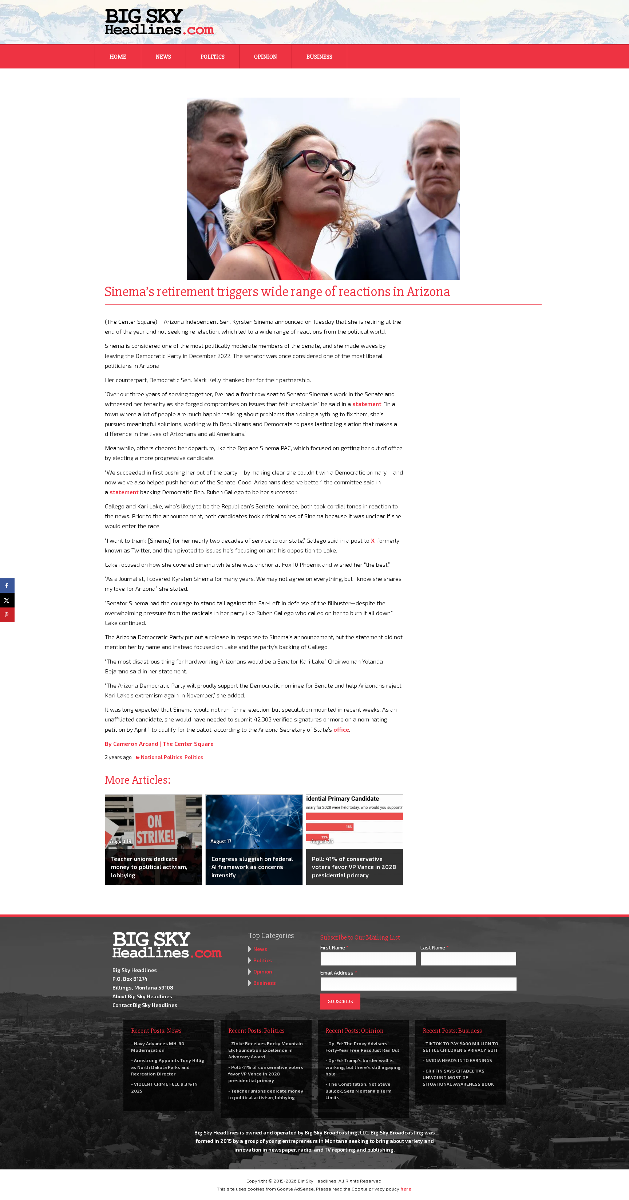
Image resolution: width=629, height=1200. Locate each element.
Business (319, 56)
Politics (213, 56)
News (163, 56)
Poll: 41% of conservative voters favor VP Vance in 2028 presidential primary (354, 866)
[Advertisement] (477, 362)
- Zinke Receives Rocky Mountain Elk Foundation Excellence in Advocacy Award (265, 1049)
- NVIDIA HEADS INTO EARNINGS (457, 1060)
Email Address (338, 972)
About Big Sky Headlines (142, 996)
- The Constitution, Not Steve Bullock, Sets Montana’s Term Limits (358, 1090)
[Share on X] (7, 600)
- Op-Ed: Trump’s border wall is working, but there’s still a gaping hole (363, 1066)
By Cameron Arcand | (134, 743)
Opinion (265, 56)
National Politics (161, 757)
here (405, 1189)
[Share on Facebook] (7, 585)
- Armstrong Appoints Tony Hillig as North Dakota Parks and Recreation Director (167, 1066)
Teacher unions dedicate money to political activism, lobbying (149, 866)
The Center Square (188, 743)
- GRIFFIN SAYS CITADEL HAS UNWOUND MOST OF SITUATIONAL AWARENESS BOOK (458, 1077)
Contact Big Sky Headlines (144, 1005)
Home (118, 56)
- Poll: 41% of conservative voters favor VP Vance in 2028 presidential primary (265, 1073)
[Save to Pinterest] (7, 614)
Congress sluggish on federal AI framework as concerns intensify (252, 866)
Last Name (434, 947)
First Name (334, 947)
